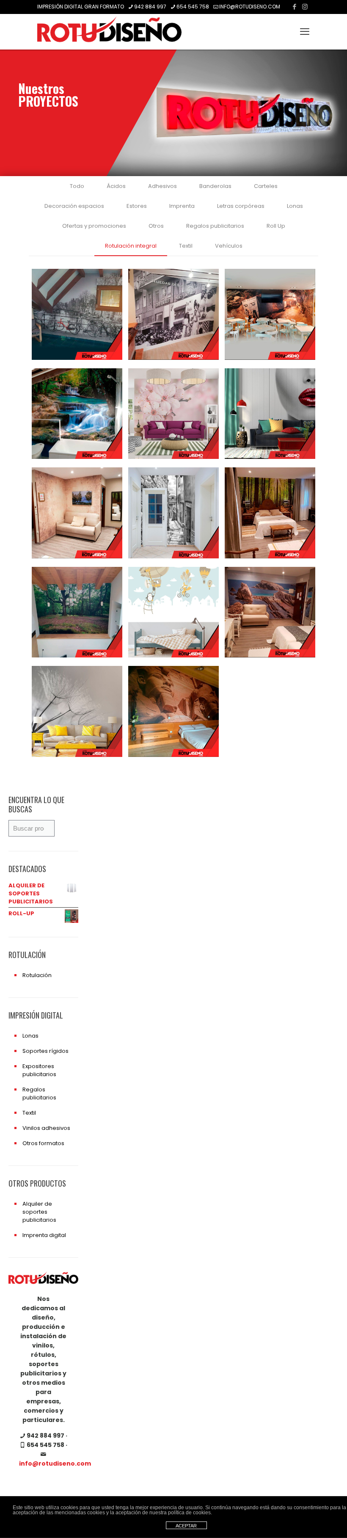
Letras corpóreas (240, 206)
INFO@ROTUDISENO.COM (249, 6)
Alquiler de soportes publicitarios (39, 1212)
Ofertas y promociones (94, 226)
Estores (137, 206)
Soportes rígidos (45, 1051)
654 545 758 (192, 6)
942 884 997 (150, 6)
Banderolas (215, 186)
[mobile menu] (304, 32)
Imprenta (182, 206)
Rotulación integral (131, 246)
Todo (77, 186)
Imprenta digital (44, 1235)
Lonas (295, 206)
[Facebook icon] (294, 6)
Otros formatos (43, 1143)
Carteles (266, 186)
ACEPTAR (186, 1525)
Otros (156, 226)
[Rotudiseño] (109, 31)
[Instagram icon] (305, 6)
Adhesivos (162, 186)
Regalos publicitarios (215, 226)
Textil (186, 246)
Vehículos (228, 246)
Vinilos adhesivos (46, 1128)
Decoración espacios (74, 206)
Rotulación (37, 975)
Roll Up (276, 226)
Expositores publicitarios (39, 1070)
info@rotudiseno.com (55, 1463)
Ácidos (116, 186)
